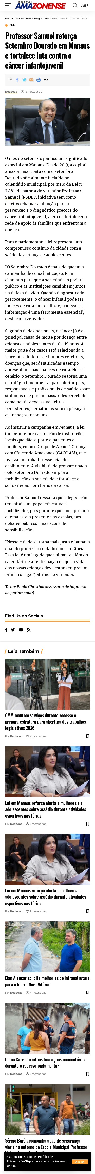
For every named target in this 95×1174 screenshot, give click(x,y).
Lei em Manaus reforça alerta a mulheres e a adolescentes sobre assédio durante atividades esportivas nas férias (45, 809)
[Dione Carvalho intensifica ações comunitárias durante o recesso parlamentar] (47, 1028)
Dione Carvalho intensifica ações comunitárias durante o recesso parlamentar (45, 1062)
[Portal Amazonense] (40, 5)
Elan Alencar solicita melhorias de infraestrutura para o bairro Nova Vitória (47, 981)
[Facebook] (6, 630)
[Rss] (29, 630)
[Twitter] (13, 630)
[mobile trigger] (9, 5)
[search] (75, 5)
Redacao (11, 91)
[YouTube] (21, 630)
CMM (12, 25)
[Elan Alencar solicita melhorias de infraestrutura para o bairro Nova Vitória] (47, 946)
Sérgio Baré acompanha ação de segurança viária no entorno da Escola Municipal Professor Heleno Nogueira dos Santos (46, 1146)
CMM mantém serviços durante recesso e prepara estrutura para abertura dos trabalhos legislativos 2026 (45, 721)
